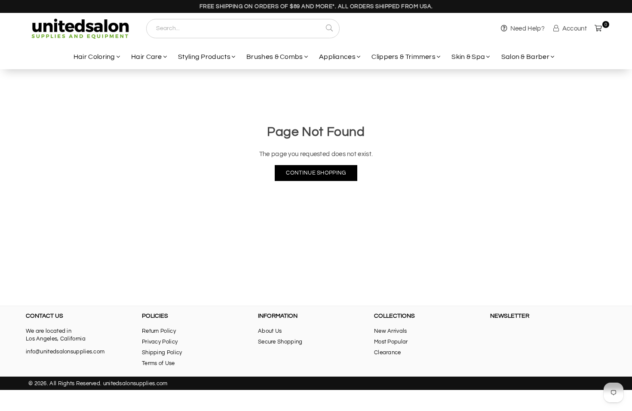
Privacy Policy (160, 342)
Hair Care (146, 56)
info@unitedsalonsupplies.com (65, 352)
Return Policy (159, 331)
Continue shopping (316, 173)
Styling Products (204, 56)
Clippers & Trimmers (403, 56)
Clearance (387, 353)
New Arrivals (390, 331)
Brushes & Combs (274, 56)
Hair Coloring (94, 56)
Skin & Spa (468, 56)
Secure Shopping (280, 342)
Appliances (337, 56)
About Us (270, 331)
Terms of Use (158, 363)
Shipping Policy (162, 353)
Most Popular (391, 342)
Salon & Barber (525, 56)
